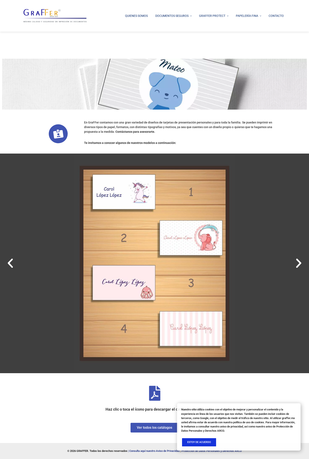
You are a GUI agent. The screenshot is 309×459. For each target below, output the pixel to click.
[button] (10, 263)
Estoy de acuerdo (199, 442)
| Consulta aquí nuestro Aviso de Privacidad (154, 450)
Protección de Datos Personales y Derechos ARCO (211, 450)
